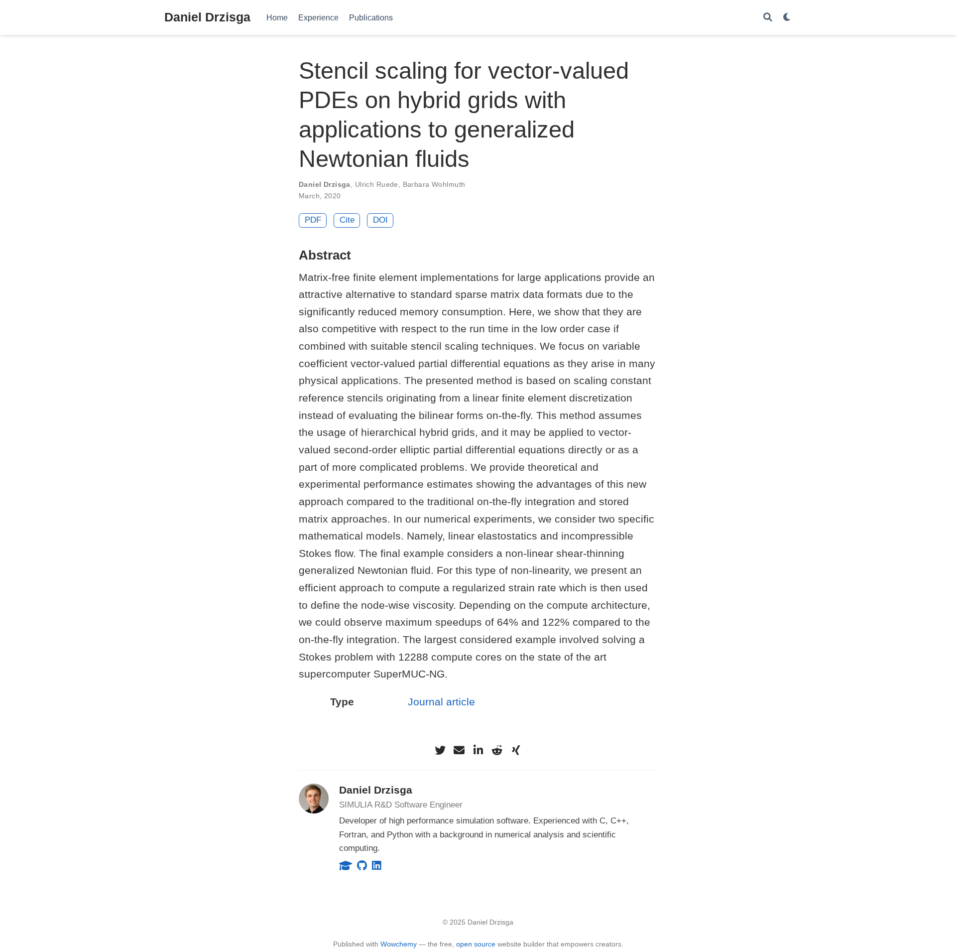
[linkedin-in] (478, 750)
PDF (313, 220)
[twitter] (440, 750)
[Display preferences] (787, 17)
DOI (380, 220)
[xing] (515, 750)
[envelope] (459, 750)
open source (475, 944)
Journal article (441, 701)
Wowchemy (398, 944)
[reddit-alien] (496, 750)
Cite (347, 220)
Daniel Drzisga (207, 17)
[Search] (767, 17)
